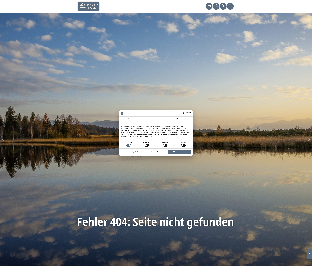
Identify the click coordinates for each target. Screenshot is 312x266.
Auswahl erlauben (156, 152)
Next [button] (309, 139)
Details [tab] (156, 118)
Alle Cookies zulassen (179, 152)
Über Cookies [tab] (180, 118)
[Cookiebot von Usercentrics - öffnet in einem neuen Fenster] (184, 113)
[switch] (147, 145)
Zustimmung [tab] (131, 118)
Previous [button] (3, 139)
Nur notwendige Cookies (133, 152)
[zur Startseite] (88, 6)
